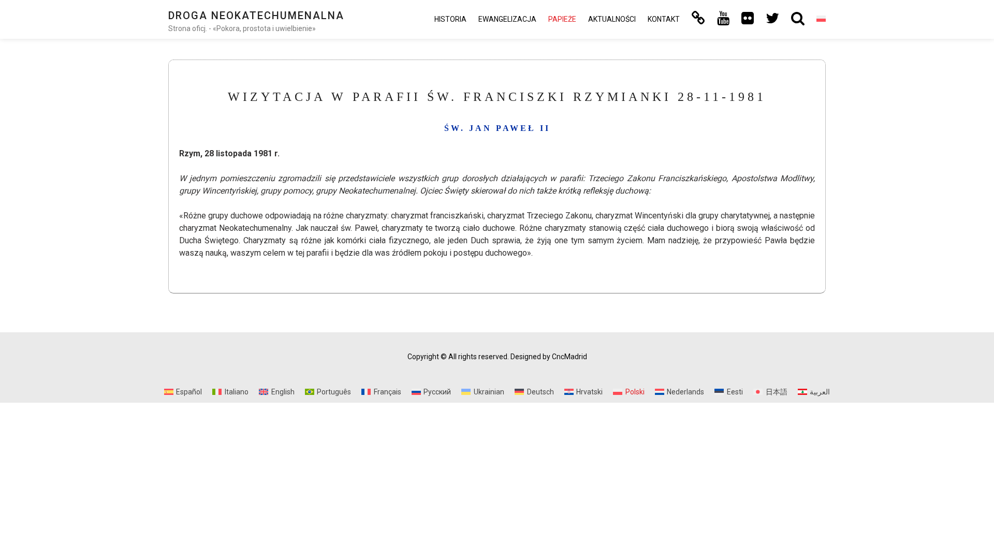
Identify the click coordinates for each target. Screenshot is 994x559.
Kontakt (664, 19)
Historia (450, 19)
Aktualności (612, 19)
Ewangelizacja (507, 19)
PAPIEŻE (562, 19)
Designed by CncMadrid (548, 356)
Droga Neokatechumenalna (256, 15)
